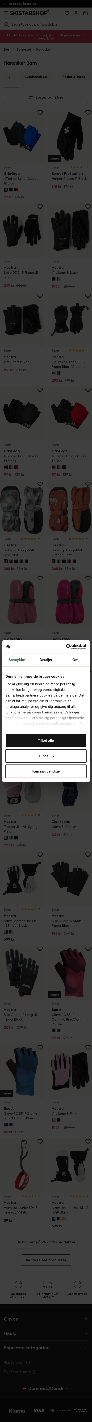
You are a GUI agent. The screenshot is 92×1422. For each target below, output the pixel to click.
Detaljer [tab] (46, 660)
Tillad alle (46, 740)
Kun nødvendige (46, 771)
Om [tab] (75, 660)
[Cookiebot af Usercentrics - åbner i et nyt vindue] (66, 647)
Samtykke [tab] (16, 660)
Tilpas (43, 756)
